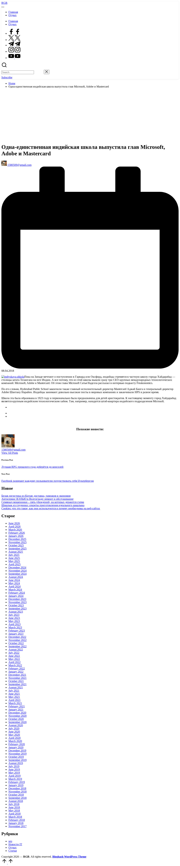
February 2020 (16, 744)
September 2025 (17, 548)
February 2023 (16, 630)
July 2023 (13, 614)
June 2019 (14, 769)
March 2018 (15, 816)
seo (10, 841)
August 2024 (15, 576)
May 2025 (14, 561)
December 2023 (17, 599)
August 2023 (15, 611)
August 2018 (15, 801)
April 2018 (14, 813)
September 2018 (17, 797)
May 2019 (14, 772)
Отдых (12, 847)
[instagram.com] (14, 51)
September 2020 (17, 722)
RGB (4, 2)
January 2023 (15, 633)
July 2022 (13, 652)
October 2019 (16, 756)
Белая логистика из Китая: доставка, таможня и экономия (35, 495)
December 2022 (17, 636)
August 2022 (15, 649)
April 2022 (14, 662)
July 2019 (13, 766)
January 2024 (15, 595)
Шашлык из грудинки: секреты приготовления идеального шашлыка (42, 505)
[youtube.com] (14, 57)
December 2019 (17, 750)
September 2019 (17, 760)
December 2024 (17, 567)
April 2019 (14, 775)
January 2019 (15, 785)
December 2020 (17, 712)
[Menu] (2, 7)
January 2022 (15, 671)
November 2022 (17, 640)
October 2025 (16, 545)
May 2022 (14, 659)
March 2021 (15, 703)
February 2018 (16, 819)
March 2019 (15, 778)
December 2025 (17, 539)
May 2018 (14, 810)
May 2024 (14, 583)
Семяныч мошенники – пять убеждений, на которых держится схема (42, 502)
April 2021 (14, 700)
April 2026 (14, 526)
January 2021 (15, 709)
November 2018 (17, 791)
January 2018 (15, 823)
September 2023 (17, 608)
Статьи (12, 850)
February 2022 (16, 668)
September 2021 (17, 684)
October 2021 (16, 681)
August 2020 (15, 725)
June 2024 (14, 580)
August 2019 (15, 763)
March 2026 (15, 529)
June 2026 (14, 523)
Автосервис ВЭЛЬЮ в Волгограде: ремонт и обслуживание (37, 498)
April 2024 (14, 586)
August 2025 (15, 551)
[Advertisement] (90, 115)
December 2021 (17, 674)
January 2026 (15, 535)
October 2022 (16, 643)
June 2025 (14, 558)
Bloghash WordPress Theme (69, 856)
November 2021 (17, 677)
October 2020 (16, 718)
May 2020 (14, 734)
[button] (39, 72)
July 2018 (13, 804)
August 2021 (15, 687)
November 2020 (17, 715)
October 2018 (16, 794)
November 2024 (17, 570)
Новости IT (15, 844)
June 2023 (14, 617)
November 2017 (17, 826)
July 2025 (13, 554)
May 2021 (14, 696)
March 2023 (15, 627)
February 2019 (16, 782)
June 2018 (14, 807)
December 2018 (17, 788)
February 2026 (16, 532)
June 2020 (14, 731)
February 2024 (16, 592)
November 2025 (17, 542)
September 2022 (17, 646)
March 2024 (15, 589)
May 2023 (14, 621)
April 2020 (14, 737)
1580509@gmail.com (13, 449)
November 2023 (17, 602)
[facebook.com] (14, 33)
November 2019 (17, 753)
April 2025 (14, 564)
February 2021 (16, 706)
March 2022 (15, 665)
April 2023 (14, 624)
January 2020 (15, 747)
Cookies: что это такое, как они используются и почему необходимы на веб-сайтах (50, 508)
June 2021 (14, 693)
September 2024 (17, 573)
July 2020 (13, 728)
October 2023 (16, 605)
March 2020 (15, 741)
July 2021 (13, 690)
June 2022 (14, 655)
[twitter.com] (14, 39)
